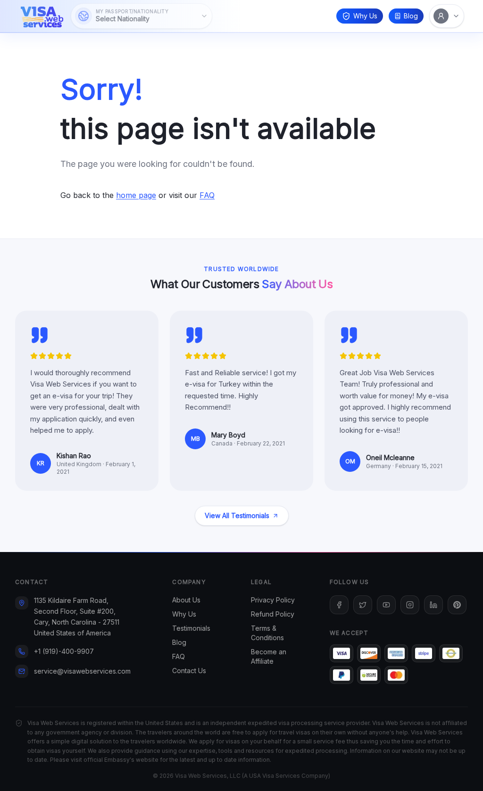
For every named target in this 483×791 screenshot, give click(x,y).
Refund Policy (272, 614)
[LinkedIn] (433, 604)
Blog (411, 16)
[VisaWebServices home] (42, 16)
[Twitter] (362, 604)
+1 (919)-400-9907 (64, 651)
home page (136, 195)
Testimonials (191, 628)
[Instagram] (409, 604)
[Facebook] (339, 604)
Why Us (365, 16)
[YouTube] (386, 604)
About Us (186, 600)
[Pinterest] (457, 604)
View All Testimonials (237, 515)
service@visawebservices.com (82, 671)
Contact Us (189, 671)
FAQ (207, 195)
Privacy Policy (273, 600)
